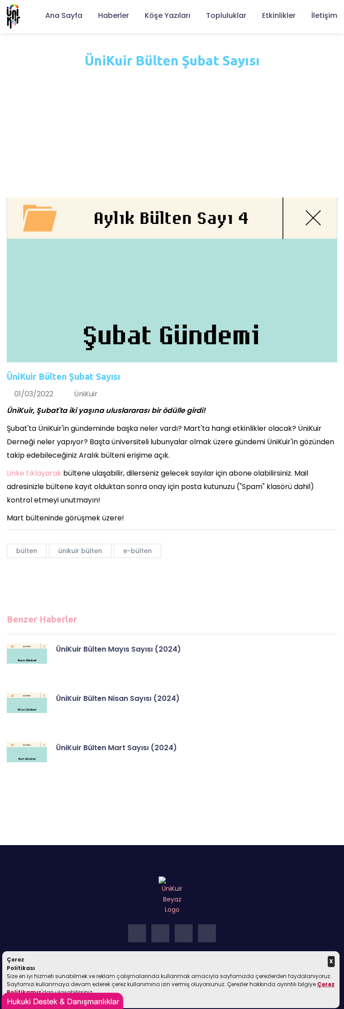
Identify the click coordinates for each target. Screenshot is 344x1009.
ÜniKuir (86, 394)
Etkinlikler (279, 15)
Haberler (113, 15)
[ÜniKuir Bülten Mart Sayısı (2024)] (27, 752)
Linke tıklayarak (34, 473)
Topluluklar (226, 15)
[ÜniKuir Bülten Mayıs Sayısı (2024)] (27, 654)
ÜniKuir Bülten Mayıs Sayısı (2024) (118, 649)
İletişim (324, 15)
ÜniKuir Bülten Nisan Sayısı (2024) (118, 698)
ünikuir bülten (80, 550)
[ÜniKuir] (13, 16)
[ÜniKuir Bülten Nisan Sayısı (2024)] (27, 703)
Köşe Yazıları (167, 15)
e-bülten (137, 550)
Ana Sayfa (63, 15)
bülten (26, 550)
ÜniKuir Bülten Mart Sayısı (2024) (116, 748)
